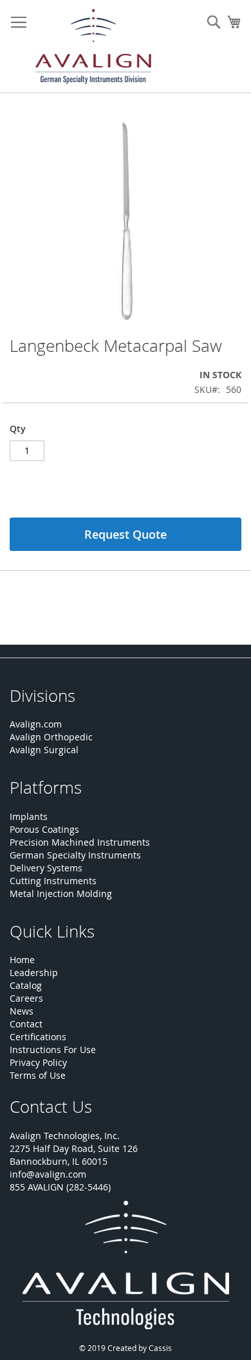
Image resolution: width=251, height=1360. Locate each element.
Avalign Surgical (44, 750)
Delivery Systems (46, 868)
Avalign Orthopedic (51, 737)
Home (22, 960)
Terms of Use (38, 1075)
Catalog (26, 985)
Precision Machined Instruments (80, 842)
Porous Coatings (44, 829)
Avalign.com (36, 724)
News (21, 1011)
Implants (29, 816)
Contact (26, 1024)
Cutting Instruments (53, 881)
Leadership (34, 972)
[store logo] (93, 46)
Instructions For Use (53, 1049)
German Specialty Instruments (75, 855)
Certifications (38, 1037)
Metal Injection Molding (61, 893)
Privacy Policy (38, 1062)
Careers (26, 998)
